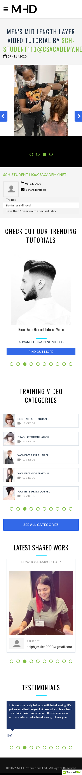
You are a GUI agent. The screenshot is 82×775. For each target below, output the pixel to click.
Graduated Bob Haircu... (34, 437)
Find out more (41, 351)
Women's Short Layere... (34, 491)
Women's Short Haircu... (34, 455)
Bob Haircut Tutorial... (33, 419)
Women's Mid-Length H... (34, 473)
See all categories (41, 524)
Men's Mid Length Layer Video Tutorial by (41, 36)
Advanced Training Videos (41, 342)
